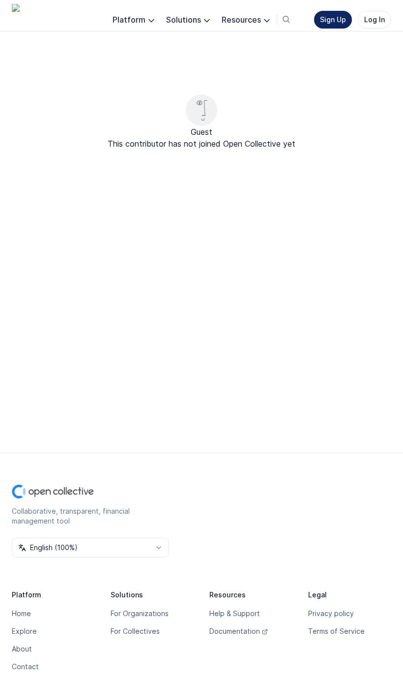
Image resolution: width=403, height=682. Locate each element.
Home (21, 613)
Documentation (234, 631)
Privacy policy (331, 613)
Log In (374, 19)
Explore (24, 631)
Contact (25, 666)
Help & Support (234, 613)
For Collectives (135, 631)
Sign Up (333, 19)
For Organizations (140, 613)
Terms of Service (336, 631)
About (22, 649)
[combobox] (90, 548)
